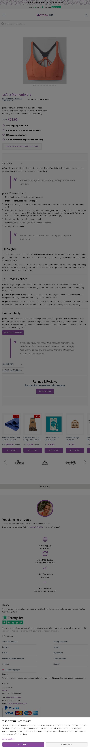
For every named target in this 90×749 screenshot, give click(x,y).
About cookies (8, 739)
